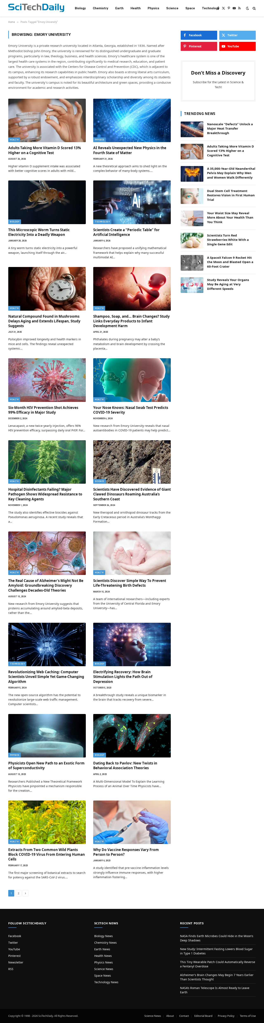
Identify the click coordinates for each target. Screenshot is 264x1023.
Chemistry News (105, 943)
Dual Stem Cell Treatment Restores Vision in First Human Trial (231, 195)
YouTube (14, 949)
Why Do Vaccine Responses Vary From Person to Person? (126, 852)
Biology (80, 8)
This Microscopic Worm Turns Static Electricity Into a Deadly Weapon (39, 232)
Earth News (102, 949)
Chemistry (100, 8)
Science (172, 8)
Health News (103, 956)
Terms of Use (248, 1016)
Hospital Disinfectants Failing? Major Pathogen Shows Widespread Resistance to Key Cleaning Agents (45, 494)
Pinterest (14, 956)
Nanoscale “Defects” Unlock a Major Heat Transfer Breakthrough (230, 128)
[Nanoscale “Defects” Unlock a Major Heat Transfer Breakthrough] (192, 129)
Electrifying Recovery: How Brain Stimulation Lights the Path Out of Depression (122, 677)
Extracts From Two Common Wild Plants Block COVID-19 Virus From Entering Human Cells (46, 854)
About (170, 1016)
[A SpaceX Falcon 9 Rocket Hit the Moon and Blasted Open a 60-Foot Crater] (192, 263)
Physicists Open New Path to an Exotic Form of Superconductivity (46, 765)
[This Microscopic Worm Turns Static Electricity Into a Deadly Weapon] (47, 202)
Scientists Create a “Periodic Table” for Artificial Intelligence (126, 232)
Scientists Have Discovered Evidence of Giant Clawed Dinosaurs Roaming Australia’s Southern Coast (132, 494)
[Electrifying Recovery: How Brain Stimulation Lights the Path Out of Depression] (132, 644)
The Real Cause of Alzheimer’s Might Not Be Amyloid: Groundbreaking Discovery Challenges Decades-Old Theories (45, 585)
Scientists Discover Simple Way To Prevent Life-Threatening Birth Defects (129, 583)
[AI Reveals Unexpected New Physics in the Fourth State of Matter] (132, 120)
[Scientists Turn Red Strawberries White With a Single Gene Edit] (192, 240)
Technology (210, 8)
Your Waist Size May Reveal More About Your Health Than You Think (230, 217)
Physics (153, 8)
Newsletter (15, 962)
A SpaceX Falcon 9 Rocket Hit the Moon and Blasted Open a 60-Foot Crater (230, 261)
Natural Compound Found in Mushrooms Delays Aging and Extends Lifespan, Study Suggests (44, 321)
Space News (102, 975)
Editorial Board (203, 1016)
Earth (119, 8)
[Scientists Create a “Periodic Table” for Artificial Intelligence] (132, 202)
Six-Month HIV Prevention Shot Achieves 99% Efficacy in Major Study (43, 410)
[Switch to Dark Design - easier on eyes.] (247, 8)
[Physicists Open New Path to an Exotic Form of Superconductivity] (47, 736)
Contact (184, 1016)
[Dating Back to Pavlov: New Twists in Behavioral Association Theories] (132, 736)
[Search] (254, 8)
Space (190, 8)
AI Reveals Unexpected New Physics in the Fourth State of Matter (129, 150)
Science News (103, 969)
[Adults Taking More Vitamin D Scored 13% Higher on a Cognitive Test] (47, 120)
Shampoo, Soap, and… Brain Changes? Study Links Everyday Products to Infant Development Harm (131, 321)
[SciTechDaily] (36, 8)
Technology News (106, 982)
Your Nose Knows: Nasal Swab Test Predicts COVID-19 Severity (130, 410)
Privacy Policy (226, 1016)
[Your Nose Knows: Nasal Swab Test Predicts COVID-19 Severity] (132, 380)
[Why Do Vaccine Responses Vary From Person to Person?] (132, 822)
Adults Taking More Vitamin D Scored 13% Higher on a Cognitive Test (44, 150)
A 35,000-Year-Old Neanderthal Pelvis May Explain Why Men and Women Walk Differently (231, 172)
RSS (10, 969)
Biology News (103, 936)
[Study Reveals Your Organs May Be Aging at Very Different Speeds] (192, 285)
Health (136, 8)
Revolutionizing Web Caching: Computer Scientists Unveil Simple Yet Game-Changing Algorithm (46, 677)
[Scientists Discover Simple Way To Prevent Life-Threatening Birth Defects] (132, 553)
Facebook (14, 936)
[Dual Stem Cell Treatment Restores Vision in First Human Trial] (192, 196)
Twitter (13, 943)
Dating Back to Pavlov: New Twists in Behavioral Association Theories (125, 765)
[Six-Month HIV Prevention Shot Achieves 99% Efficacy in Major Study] (47, 380)
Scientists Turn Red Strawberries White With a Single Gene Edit (228, 239)
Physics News (103, 962)
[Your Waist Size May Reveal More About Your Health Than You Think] (192, 218)
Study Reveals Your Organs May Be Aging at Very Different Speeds (228, 284)
